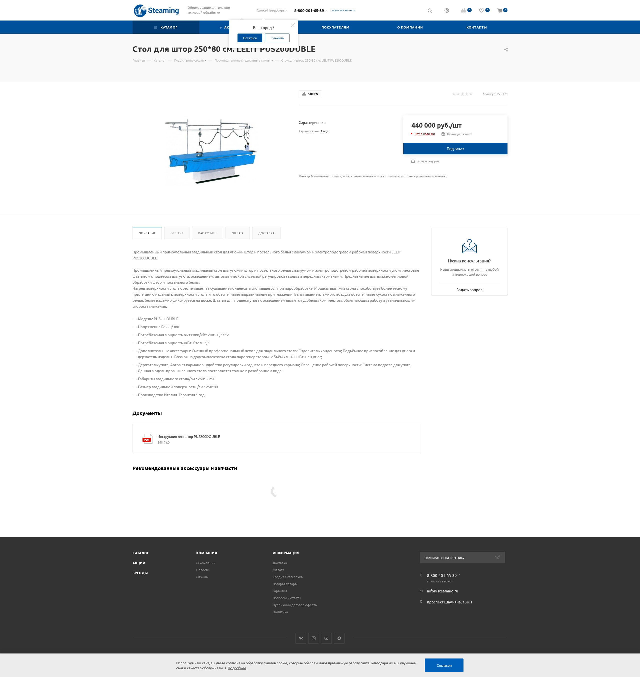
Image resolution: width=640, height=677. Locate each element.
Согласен (444, 665)
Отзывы (176, 233)
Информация (286, 553)
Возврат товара (285, 584)
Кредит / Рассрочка (288, 577)
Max (339, 638)
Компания (206, 553)
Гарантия (280, 591)
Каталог (140, 553)
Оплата (238, 233)
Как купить (207, 233)
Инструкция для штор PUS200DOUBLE (189, 436)
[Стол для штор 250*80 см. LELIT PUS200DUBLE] (211, 153)
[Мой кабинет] (446, 11)
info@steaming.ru (442, 590)
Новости (202, 570)
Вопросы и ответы (287, 598)
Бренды (140, 573)
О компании (206, 563)
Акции (139, 563)
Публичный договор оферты (295, 605)
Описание (147, 233)
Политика (280, 612)
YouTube (326, 638)
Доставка (266, 233)
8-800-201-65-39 (309, 10)
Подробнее (237, 667)
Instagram (313, 638)
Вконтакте (301, 638)
